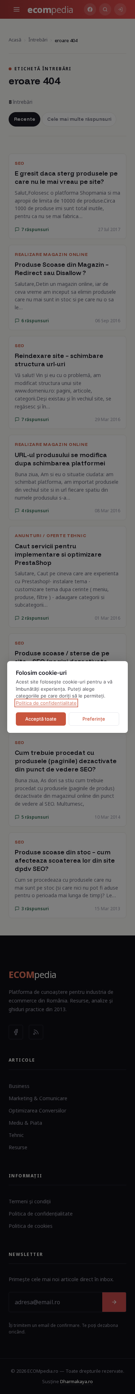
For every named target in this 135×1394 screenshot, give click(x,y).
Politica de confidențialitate (46, 703)
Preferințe (93, 719)
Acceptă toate (41, 719)
